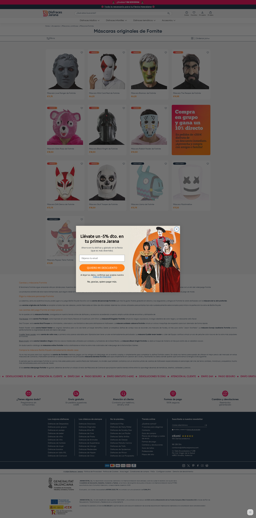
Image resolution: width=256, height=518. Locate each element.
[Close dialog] (176, 229)
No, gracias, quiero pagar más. (102, 281)
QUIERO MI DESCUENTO (102, 267)
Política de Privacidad (102, 277)
